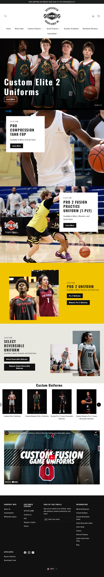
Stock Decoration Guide (84, 523)
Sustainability (9, 513)
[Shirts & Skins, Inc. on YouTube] (33, 552)
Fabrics (78, 531)
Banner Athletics (10, 557)
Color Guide (80, 527)
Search (26, 526)
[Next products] (99, 405)
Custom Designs (81, 513)
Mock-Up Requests (82, 509)
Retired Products (82, 535)
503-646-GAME (29, 511)
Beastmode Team (10, 560)
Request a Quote (29, 522)
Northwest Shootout (90, 29)
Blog (77, 545)
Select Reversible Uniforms (16, 359)
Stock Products (52, 29)
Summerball (51, 34)
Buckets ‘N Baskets (71, 29)
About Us (7, 509)
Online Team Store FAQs (82, 539)
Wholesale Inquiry (10, 517)
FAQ (25, 518)
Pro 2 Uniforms (75, 296)
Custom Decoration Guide (82, 518)
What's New (19, 29)
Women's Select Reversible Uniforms (19, 367)
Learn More (10, 99)
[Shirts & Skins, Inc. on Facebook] (25, 552)
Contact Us (27, 515)
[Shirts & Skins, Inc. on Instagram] (29, 552)
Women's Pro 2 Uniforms (78, 302)
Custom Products (34, 29)
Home (8, 29)
